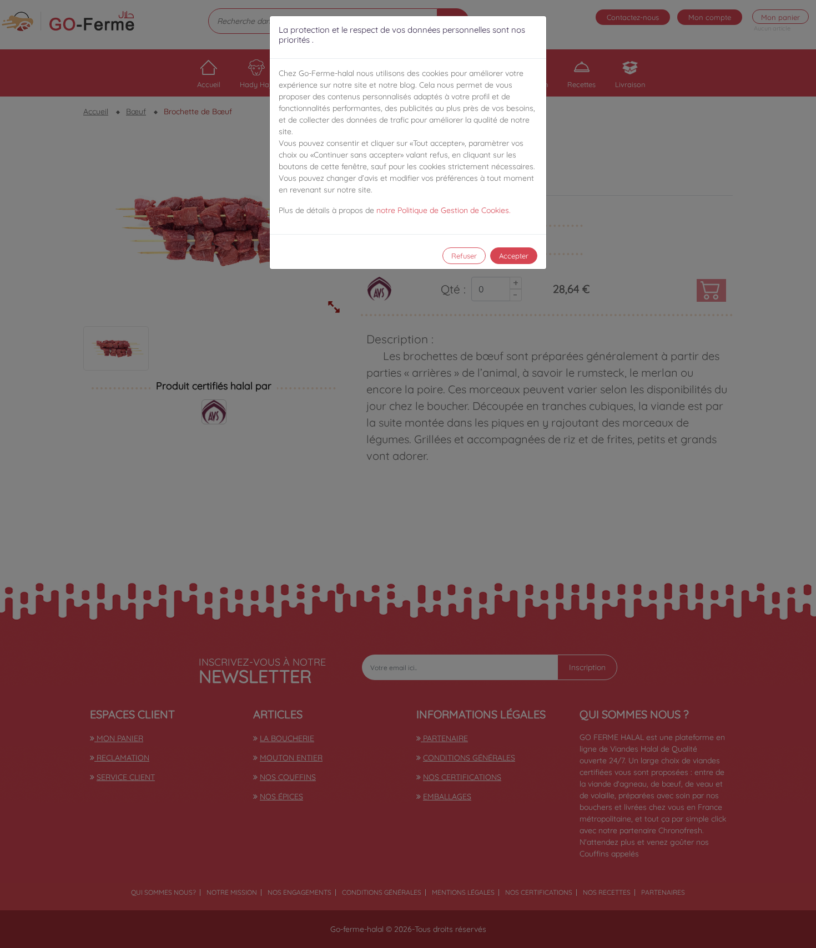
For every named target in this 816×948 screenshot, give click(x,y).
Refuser (464, 255)
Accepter (513, 255)
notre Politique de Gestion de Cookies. (443, 210)
